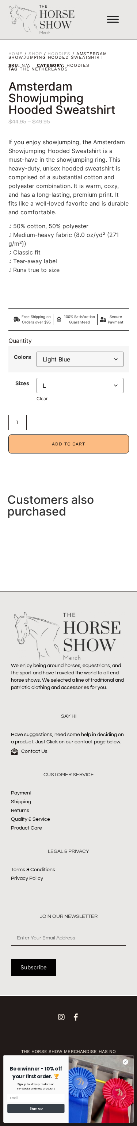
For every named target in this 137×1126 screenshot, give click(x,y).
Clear (42, 398)
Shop (35, 53)
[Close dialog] (125, 1062)
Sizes (22, 383)
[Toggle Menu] (113, 19)
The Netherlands (44, 69)
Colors (22, 357)
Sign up (36, 1108)
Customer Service (68, 774)
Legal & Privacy (68, 851)
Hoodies (58, 53)
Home (15, 53)
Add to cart (68, 444)
